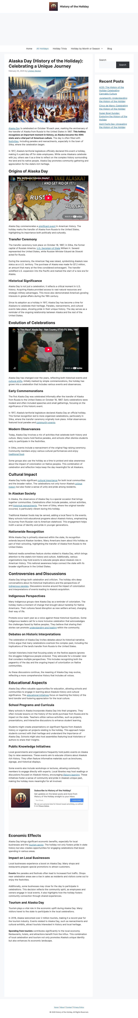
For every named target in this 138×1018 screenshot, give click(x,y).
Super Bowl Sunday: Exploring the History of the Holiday (113, 116)
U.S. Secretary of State (48, 248)
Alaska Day (14, 128)
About (62, 1007)
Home (29, 48)
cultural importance (47, 480)
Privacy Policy (78, 1007)
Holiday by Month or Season (85, 48)
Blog (109, 48)
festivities (13, 141)
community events (45, 422)
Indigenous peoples (19, 586)
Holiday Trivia (60, 48)
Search (102, 60)
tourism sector (36, 844)
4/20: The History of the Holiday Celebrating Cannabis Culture (111, 90)
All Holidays (43, 48)
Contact (69, 1007)
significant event (47, 226)
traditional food (16, 454)
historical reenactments (25, 505)
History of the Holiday (74, 6)
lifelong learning (71, 774)
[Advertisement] (69, 29)
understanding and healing (43, 627)
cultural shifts (15, 381)
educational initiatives (38, 695)
